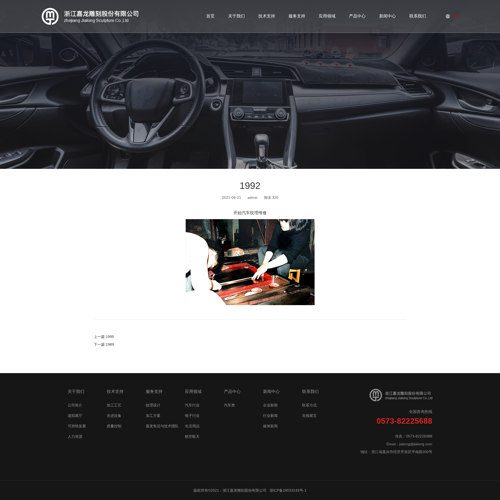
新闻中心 (271, 391)
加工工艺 (114, 405)
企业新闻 (270, 405)
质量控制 (114, 426)
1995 (110, 337)
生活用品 (192, 426)
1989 (110, 344)
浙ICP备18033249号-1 (288, 490)
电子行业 (192, 415)
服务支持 (154, 391)
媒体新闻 (270, 426)
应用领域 (193, 391)
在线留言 (309, 415)
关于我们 (76, 391)
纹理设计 (153, 405)
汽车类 (229, 405)
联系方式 (309, 405)
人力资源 (75, 436)
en (455, 16)
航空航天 (192, 436)
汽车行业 (192, 405)
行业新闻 (270, 415)
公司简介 (75, 405)
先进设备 (114, 415)
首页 (210, 16)
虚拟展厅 (75, 415)
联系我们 (310, 391)
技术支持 (115, 391)
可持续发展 (77, 426)
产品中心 (232, 391)
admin (252, 197)
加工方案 (153, 415)
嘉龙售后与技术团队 (162, 426)
